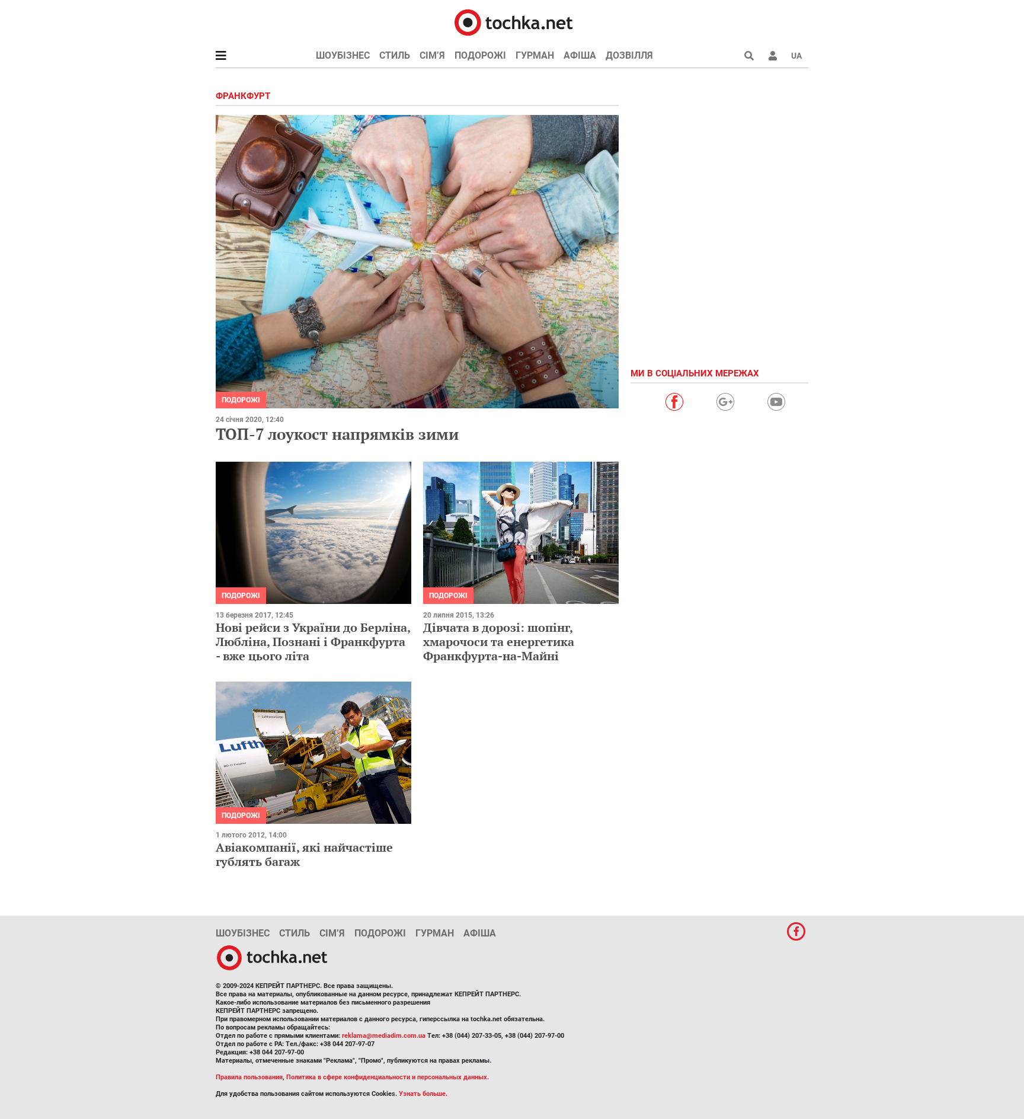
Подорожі (480, 55)
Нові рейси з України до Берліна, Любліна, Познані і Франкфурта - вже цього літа (313, 641)
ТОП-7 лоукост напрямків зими (337, 434)
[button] (773, 55)
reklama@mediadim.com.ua (383, 1036)
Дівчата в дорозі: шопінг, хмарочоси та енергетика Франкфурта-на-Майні (498, 641)
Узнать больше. (423, 1094)
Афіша (580, 55)
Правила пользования (249, 1077)
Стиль (394, 55)
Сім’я (432, 55)
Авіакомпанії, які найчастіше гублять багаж (304, 854)
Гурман (535, 55)
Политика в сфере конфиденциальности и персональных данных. (387, 1077)
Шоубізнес (343, 55)
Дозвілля (629, 55)
